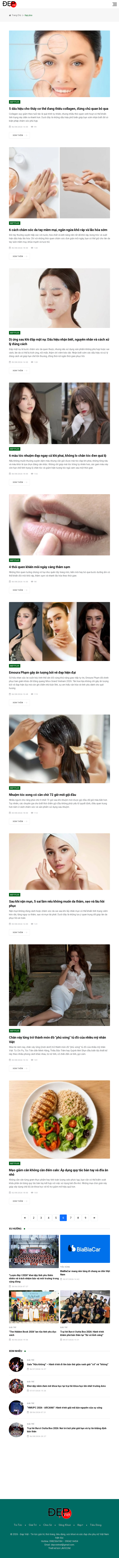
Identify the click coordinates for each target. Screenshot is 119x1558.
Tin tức (18, 1525)
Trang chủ (16, 15)
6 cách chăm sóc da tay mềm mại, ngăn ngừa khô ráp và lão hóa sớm (58, 230)
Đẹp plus (14, 102)
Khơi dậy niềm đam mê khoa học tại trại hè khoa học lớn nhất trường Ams (66, 1386)
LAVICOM (65, 1548)
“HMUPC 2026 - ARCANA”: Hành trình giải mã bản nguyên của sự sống (64, 1407)
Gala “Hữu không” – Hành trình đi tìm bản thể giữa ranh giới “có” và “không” (67, 1364)
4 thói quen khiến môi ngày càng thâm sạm (39, 567)
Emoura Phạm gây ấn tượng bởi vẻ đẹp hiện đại (42, 672)
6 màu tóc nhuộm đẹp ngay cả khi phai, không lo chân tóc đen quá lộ (57, 455)
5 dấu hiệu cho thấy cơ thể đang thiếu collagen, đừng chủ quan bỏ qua (58, 108)
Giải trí (12, 1327)
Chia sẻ (47, 1525)
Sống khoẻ (64, 1525)
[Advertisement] (59, 1464)
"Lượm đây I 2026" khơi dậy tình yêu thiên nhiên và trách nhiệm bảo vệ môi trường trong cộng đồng (34, 1278)
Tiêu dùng (65, 1267)
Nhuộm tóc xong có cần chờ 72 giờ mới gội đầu (42, 795)
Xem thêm (18, 135)
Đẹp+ (80, 1525)
